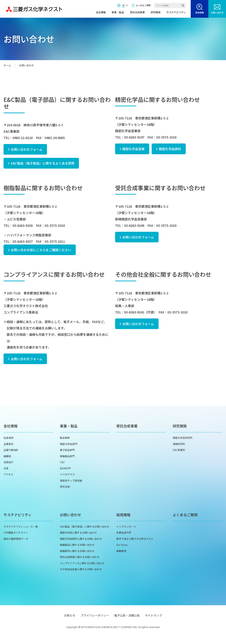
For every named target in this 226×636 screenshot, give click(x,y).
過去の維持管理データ (16, 538)
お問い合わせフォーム (26, 149)
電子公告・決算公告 (127, 615)
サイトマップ (153, 615)
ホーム (7, 65)
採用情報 (199, 12)
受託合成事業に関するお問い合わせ (79, 557)
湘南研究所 (179, 444)
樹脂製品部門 (67, 456)
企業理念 (8, 444)
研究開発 (155, 12)
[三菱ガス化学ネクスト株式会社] (34, 9)
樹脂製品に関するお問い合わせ (77, 544)
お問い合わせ (217, 12)
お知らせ (69, 615)
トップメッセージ (126, 526)
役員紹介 (8, 462)
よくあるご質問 (143, 5)
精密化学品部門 (68, 444)
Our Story (121, 544)
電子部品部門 (67, 450)
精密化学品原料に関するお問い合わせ (81, 538)
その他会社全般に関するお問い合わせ (81, 569)
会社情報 (101, 12)
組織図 (7, 456)
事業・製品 (118, 12)
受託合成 (65, 486)
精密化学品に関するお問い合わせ (78, 532)
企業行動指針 (11, 450)
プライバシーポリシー (95, 615)
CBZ (62, 462)
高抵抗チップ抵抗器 (71, 480)
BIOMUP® (65, 468)
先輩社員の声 (123, 532)
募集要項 (121, 551)
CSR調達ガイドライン (16, 532)
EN (127, 5)
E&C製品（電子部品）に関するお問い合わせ (84, 526)
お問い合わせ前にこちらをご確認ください (41, 250)
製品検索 (65, 437)
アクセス (8, 474)
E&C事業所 (179, 450)
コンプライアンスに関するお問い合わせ (82, 563)
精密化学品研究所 (182, 437)
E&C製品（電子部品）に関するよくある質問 (42, 163)
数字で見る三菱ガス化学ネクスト (134, 538)
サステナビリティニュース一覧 (21, 526)
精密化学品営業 (133, 148)
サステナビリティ (176, 12)
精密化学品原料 (170, 148)
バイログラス (67, 474)
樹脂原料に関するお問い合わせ (77, 551)
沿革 (6, 468)
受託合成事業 (137, 12)
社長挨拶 (8, 437)
